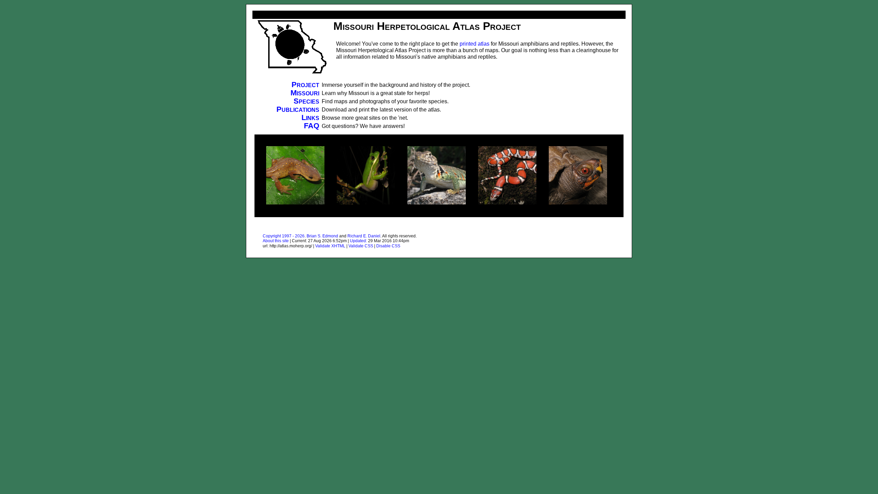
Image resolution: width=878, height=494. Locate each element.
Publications (297, 109)
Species (306, 101)
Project (305, 84)
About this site (276, 240)
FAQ (311, 125)
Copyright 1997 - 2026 (284, 236)
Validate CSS (360, 246)
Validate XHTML (330, 246)
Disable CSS (388, 246)
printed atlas (474, 44)
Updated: (358, 240)
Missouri (304, 93)
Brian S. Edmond (322, 236)
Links (310, 117)
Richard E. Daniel (363, 236)
